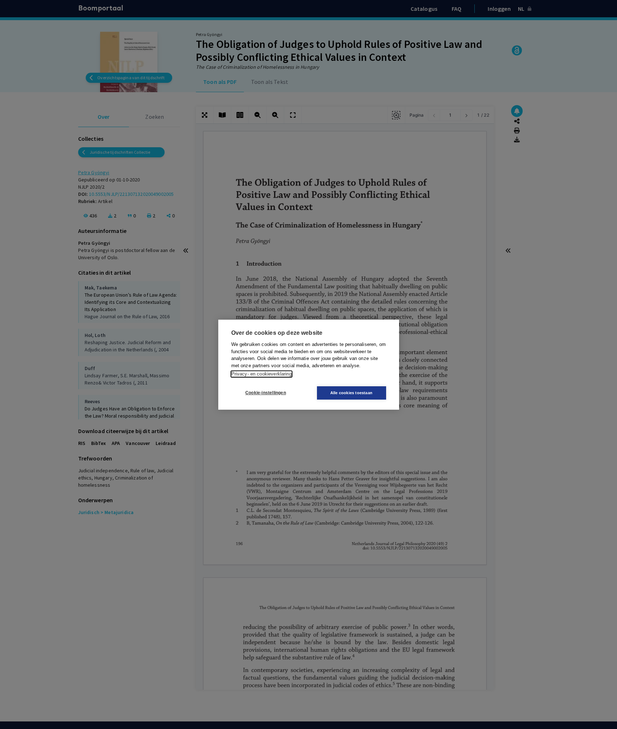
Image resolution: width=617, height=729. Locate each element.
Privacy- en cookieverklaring (261, 374)
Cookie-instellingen (265, 392)
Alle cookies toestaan (351, 393)
